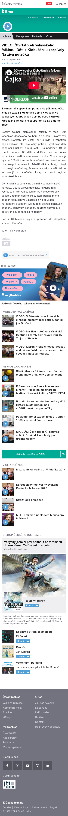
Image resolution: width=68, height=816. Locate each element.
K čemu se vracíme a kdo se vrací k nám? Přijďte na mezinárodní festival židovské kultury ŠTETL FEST (40, 390)
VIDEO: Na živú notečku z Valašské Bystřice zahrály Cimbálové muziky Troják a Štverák (39, 335)
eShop (6, 717)
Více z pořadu (13, 465)
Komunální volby (12, 707)
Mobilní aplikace (12, 747)
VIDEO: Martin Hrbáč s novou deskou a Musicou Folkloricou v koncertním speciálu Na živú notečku (40, 350)
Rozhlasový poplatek (47, 726)
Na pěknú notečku (12, 63)
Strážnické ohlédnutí (29, 499)
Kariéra (39, 717)
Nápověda (41, 707)
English (54, 807)
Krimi (29, 274)
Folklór (6, 36)
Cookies (7, 807)
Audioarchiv (48, 18)
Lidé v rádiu (42, 712)
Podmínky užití (39, 807)
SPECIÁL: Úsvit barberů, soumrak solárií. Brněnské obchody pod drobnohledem (38, 435)
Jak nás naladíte (44, 703)
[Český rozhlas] (12, 4)
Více (50, 36)
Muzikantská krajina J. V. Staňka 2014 (41, 469)
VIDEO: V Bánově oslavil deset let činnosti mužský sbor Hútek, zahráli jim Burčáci (39, 320)
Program (33, 18)
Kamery (62, 18)
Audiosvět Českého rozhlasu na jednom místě (26, 303)
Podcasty (8, 742)
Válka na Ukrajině (13, 703)
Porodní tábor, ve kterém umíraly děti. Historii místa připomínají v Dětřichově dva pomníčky (41, 405)
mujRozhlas (8, 265)
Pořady (37, 36)
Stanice (7, 712)
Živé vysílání (11, 288)
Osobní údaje (21, 807)
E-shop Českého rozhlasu (22, 534)
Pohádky (9, 281)
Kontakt (39, 721)
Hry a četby (11, 274)
